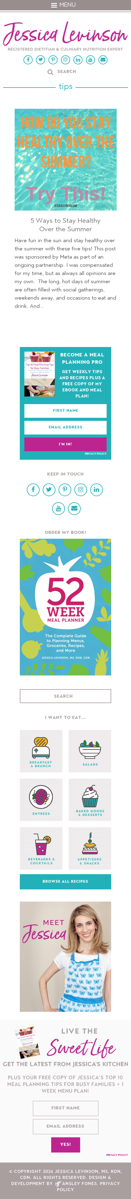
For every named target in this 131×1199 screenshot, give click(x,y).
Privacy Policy (96, 454)
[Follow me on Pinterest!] (53, 59)
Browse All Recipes (65, 882)
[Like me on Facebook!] (28, 59)
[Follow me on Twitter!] (40, 59)
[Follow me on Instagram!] (65, 59)
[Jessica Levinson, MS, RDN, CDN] (65, 36)
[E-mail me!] (103, 59)
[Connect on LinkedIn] (78, 59)
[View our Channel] (90, 59)
